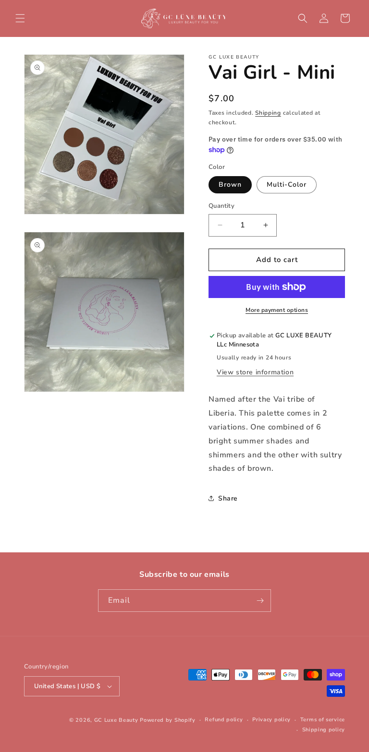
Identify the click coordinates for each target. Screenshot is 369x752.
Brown (230, 184)
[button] (20, 18)
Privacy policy (271, 719)
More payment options (277, 310)
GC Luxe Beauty (116, 720)
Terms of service (322, 719)
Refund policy (224, 719)
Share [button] (228, 498)
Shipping (268, 113)
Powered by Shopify (168, 720)
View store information (255, 372)
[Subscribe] (260, 600)
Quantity (221, 206)
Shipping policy (323, 729)
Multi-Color (287, 184)
